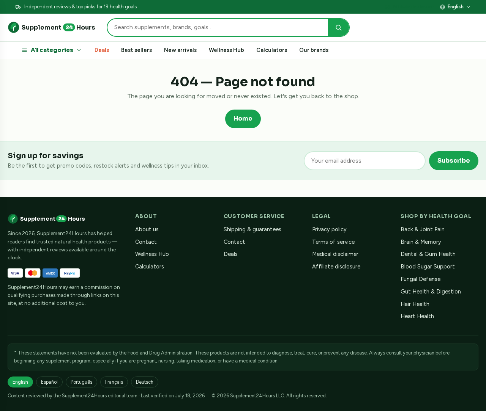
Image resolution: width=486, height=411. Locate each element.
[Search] (338, 27)
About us (147, 229)
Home (243, 118)
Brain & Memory (421, 241)
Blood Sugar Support (428, 266)
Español (49, 382)
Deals (102, 50)
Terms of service (333, 241)
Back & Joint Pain (423, 229)
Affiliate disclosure (413, 6)
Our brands (313, 50)
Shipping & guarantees (252, 229)
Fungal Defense (420, 279)
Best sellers (136, 50)
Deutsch (144, 382)
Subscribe (453, 161)
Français (114, 382)
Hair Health (415, 304)
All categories (52, 50)
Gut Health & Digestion (431, 291)
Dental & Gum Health (428, 254)
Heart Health (417, 316)
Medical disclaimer (335, 254)
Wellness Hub (226, 50)
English (456, 6)
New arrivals (180, 50)
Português (81, 382)
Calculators (271, 50)
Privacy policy (329, 229)
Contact (146, 241)
